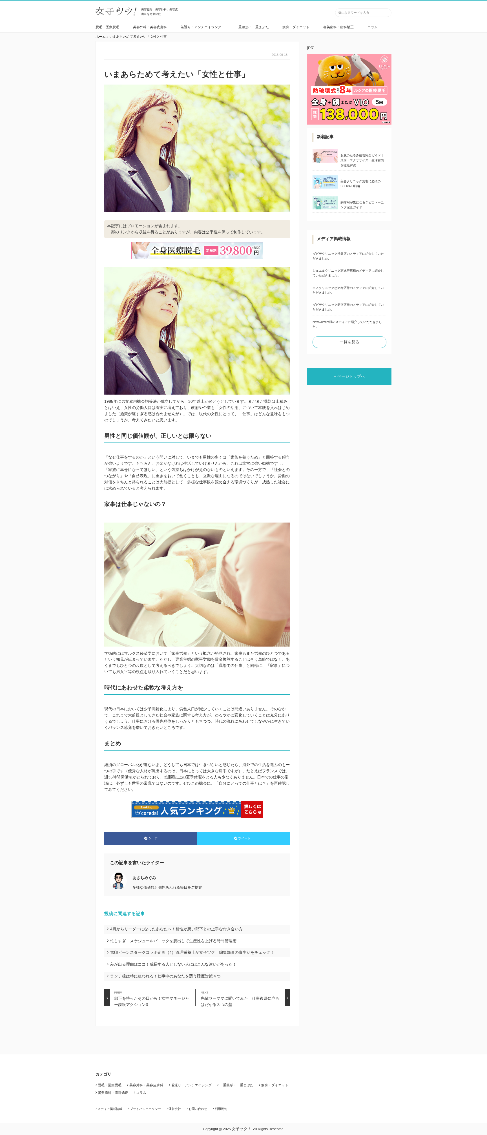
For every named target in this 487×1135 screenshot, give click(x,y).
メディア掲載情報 (110, 1108)
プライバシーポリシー (145, 1108)
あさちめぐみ (144, 877)
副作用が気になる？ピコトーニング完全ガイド (362, 205)
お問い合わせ (198, 1108)
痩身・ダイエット (295, 27)
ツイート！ (246, 838)
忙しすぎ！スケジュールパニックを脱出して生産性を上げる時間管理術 (173, 941)
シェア (153, 838)
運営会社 (175, 1108)
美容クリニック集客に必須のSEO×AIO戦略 (360, 184)
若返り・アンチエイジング (201, 27)
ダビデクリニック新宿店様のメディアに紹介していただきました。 (348, 307)
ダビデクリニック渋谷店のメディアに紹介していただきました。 (348, 256)
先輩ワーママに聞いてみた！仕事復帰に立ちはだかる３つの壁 (240, 998)
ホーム (101, 37)
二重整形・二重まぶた (252, 27)
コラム (373, 27)
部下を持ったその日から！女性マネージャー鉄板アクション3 (151, 998)
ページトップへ (351, 376)
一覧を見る (349, 342)
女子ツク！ (241, 1129)
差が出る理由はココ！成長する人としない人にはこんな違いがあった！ (173, 964)
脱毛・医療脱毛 (107, 27)
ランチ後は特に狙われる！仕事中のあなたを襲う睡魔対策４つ (165, 976)
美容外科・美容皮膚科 (150, 27)
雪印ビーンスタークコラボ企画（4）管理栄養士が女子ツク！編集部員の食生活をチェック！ (192, 952)
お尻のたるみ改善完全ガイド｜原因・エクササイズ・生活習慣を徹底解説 (362, 160)
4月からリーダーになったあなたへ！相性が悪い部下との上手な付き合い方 (176, 929)
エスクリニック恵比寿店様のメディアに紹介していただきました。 (348, 290)
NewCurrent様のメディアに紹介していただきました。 (347, 324)
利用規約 (221, 1108)
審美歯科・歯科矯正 (338, 27)
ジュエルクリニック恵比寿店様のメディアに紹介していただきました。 (348, 273)
